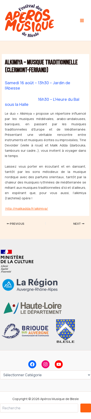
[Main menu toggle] (82, 20)
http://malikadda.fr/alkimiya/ (26, 208)
